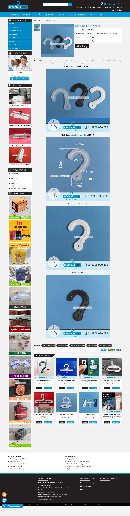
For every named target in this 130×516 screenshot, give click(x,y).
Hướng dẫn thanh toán (77, 15)
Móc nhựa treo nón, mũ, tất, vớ (20, 156)
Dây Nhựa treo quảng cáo (15, 41)
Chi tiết (39, 388)
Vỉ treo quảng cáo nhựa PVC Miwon (19, 459)
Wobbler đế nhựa (13, 48)
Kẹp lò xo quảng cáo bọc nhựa (75, 468)
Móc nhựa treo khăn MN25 (17, 464)
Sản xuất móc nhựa (63, 345)
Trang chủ (14, 15)
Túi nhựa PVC (12, 44)
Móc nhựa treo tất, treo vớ (20, 137)
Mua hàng (82, 46)
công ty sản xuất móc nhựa (78, 345)
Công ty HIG (83, 504)
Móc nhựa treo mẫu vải (78, 341)
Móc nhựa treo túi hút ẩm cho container (112, 381)
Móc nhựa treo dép (14, 37)
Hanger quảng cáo (71, 459)
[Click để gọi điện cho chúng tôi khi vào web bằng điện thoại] (4, 506)
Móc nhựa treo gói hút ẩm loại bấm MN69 (89, 381)
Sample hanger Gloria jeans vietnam (20, 97)
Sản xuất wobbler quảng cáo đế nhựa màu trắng (79, 466)
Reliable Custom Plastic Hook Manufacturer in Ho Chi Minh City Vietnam (111, 415)
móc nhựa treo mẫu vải (60, 60)
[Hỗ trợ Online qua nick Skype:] (20, 80)
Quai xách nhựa (13, 34)
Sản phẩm (37, 15)
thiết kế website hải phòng (94, 504)
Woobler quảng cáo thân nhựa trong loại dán (78, 461)
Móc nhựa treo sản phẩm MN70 (66, 380)
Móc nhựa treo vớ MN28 (66, 414)
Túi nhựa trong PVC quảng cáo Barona (20, 468)
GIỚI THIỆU (26, 15)
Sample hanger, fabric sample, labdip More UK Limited (20, 118)
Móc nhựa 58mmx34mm (44, 380)
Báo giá (61, 15)
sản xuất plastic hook (105, 345)
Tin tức (92, 15)
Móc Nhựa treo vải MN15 (16, 466)
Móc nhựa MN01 (89, 414)
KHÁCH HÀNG (49, 15)
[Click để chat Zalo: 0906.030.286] (4, 500)
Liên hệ (101, 15)
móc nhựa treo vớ (92, 345)
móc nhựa (73, 60)
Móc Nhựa (11, 23)
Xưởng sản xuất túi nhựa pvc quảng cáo (77, 464)
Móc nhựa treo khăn (14, 27)
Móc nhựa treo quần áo (15, 30)
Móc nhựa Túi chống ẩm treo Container (44, 415)
